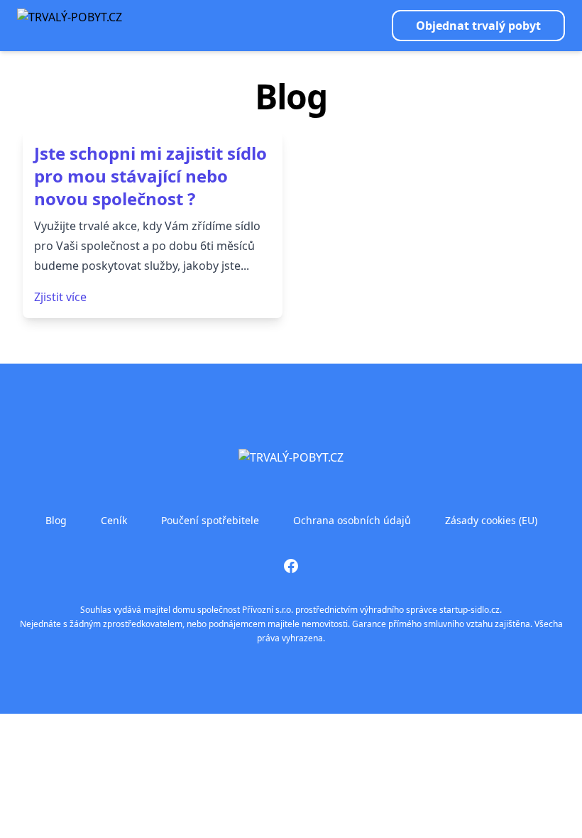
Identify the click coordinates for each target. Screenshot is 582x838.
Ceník (114, 520)
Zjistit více (60, 297)
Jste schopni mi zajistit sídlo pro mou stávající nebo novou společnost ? (150, 175)
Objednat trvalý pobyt (478, 25)
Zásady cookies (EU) (491, 520)
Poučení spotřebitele (210, 520)
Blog (56, 520)
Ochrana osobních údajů (352, 520)
